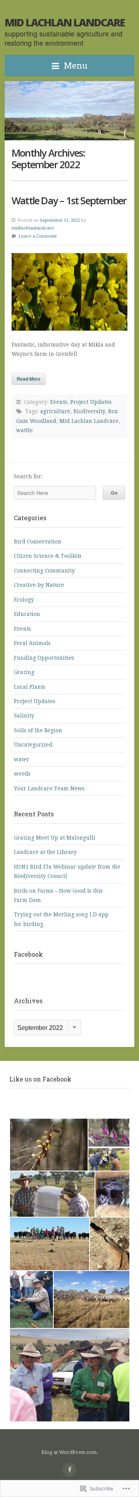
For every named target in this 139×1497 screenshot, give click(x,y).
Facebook (28, 954)
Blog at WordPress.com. (69, 1452)
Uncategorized (33, 745)
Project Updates (91, 402)
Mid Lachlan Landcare (65, 22)
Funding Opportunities (44, 658)
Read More (29, 378)
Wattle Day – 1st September (69, 200)
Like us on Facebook (40, 1079)
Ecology (24, 600)
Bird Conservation (37, 541)
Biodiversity (89, 411)
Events (58, 402)
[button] (48, 1144)
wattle (24, 430)
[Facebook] (69, 1470)
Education (27, 614)
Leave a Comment (38, 236)
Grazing (24, 672)
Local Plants (29, 687)
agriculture (55, 411)
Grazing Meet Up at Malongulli (54, 838)
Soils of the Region (38, 730)
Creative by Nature (39, 585)
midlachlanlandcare (33, 228)
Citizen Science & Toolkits (47, 556)
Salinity (24, 715)
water (21, 759)
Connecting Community (44, 570)
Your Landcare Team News (49, 788)
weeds (22, 774)
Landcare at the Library (45, 852)
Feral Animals (32, 643)
